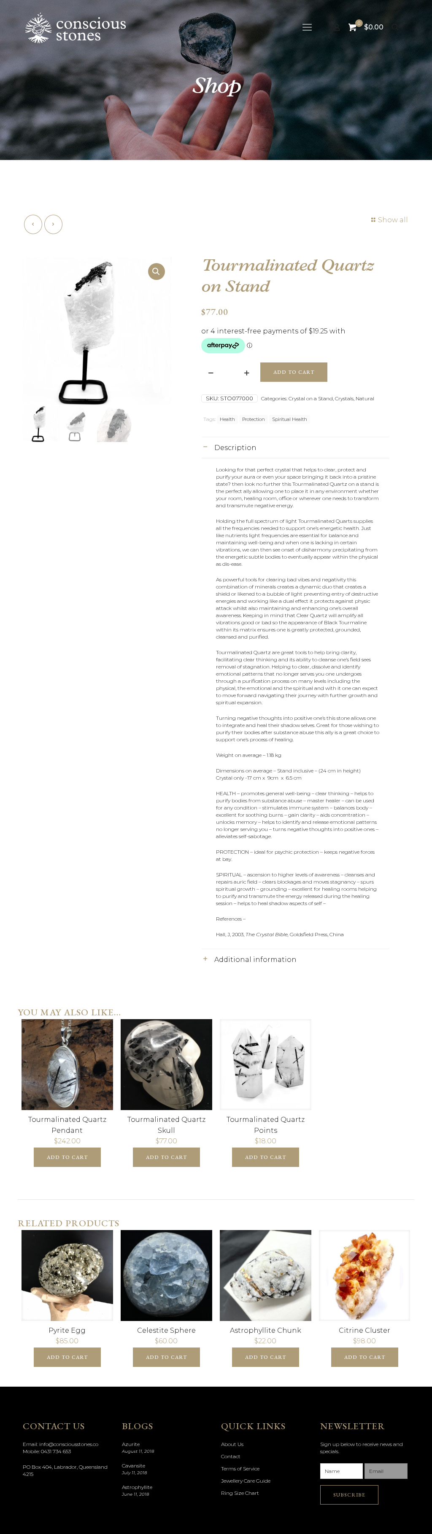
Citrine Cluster (364, 1330)
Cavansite (133, 1465)
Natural (365, 398)
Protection (253, 419)
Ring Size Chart (240, 1493)
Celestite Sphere (166, 1330)
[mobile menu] (307, 27)
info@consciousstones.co (68, 1444)
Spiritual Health (289, 419)
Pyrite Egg (67, 1330)
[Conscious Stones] (75, 27)
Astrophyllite (137, 1487)
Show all (393, 220)
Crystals (344, 398)
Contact (230, 1456)
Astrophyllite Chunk (265, 1330)
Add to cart (293, 372)
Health (227, 419)
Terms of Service (240, 1468)
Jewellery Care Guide (245, 1481)
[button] (156, 271)
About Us (232, 1444)
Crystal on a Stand (311, 398)
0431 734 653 (56, 1451)
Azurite (131, 1444)
